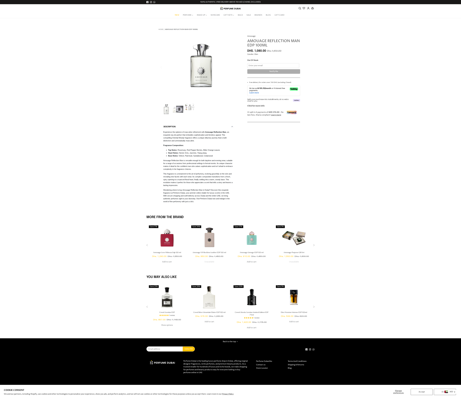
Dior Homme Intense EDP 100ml (294, 312)
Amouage (251, 36)
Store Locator (262, 368)
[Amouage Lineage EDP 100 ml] (252, 237)
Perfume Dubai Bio (264, 361)
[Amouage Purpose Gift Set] (294, 237)
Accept (422, 392)
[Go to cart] (312, 8)
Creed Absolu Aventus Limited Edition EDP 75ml (251, 314)
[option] (201, 67)
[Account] (308, 8)
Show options (167, 325)
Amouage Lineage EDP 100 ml (252, 252)
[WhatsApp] (154, 2)
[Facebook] (147, 2)
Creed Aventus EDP (167, 312)
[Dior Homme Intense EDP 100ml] (294, 297)
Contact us (260, 364)
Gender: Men (252, 54)
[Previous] (164, 67)
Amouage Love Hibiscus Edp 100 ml (167, 252)
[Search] (300, 8)
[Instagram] (151, 2)
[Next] (238, 67)
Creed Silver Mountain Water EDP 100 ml (209, 312)
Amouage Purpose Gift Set (294, 252)
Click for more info (256, 106)
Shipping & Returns (296, 364)
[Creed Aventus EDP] (167, 297)
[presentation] (147, 245)
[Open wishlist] (304, 8)
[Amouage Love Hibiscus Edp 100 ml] (167, 237)
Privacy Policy (228, 394)
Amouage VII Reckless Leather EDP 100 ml (209, 252)
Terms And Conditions (297, 361)
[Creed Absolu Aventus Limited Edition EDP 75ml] (252, 297)
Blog (290, 368)
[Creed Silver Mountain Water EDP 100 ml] (209, 297)
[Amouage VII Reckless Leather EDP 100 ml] (209, 237)
